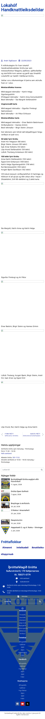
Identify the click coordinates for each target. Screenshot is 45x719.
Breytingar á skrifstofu (20, 503)
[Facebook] (17, 704)
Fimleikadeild (22, 547)
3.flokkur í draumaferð (20, 510)
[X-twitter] (27, 704)
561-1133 (16, 457)
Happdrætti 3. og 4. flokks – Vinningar (27, 527)
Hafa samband (6, 453)
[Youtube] (22, 704)
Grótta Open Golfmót (19, 491)
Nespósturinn (16, 520)
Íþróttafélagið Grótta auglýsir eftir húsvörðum (25, 480)
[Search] (40, 601)
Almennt (7, 547)
